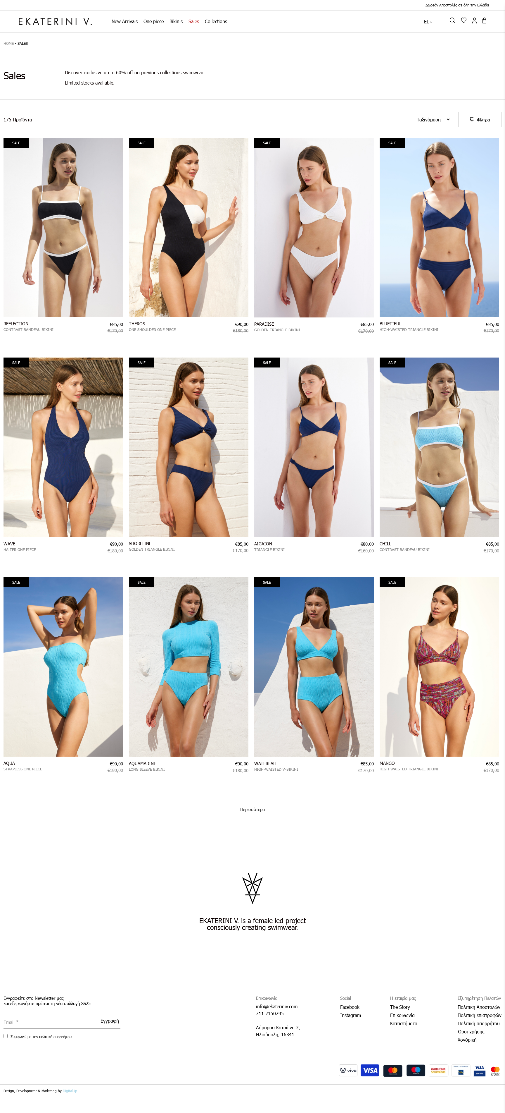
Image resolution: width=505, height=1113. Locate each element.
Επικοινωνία (402, 1015)
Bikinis (176, 21)
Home (9, 43)
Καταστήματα (403, 1023)
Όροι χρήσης (471, 1031)
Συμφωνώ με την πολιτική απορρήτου (40, 1036)
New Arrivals (125, 21)
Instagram (350, 1015)
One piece (153, 21)
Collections (216, 21)
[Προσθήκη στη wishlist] (116, 144)
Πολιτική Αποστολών (479, 1007)
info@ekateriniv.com (277, 1006)
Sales (193, 21)
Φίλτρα (483, 120)
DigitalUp (70, 1090)
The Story (400, 1007)
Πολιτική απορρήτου (479, 1023)
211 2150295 (270, 1013)
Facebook (349, 1007)
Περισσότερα (252, 809)
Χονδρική (467, 1040)
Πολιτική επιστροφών (479, 1015)
